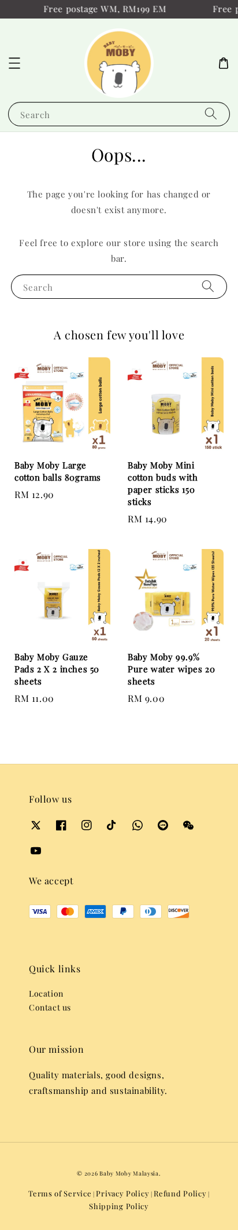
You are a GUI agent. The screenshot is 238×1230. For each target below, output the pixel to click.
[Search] (210, 114)
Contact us (50, 1007)
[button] (14, 63)
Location (46, 993)
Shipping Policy (119, 1206)
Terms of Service (59, 1193)
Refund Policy (180, 1193)
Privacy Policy (122, 1193)
